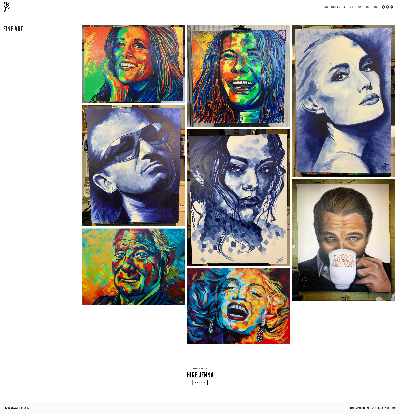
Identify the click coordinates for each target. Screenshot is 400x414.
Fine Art (359, 7)
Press (367, 7)
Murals (351, 7)
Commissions (335, 7)
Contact (375, 7)
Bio (344, 7)
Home (326, 7)
